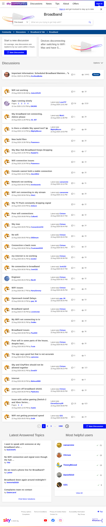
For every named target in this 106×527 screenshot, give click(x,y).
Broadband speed (20, 309)
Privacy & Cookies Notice (58, 512)
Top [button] (101, 512)
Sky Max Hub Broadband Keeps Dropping (32, 150)
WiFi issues (17, 288)
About (66, 3)
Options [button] (96, 63)
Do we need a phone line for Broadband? (24, 470)
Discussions (36, 3)
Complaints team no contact (18, 490)
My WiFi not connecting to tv (26, 319)
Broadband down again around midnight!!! (25, 480)
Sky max (16, 224)
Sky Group (81, 514)
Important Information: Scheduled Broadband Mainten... (39, 73)
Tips (57, 3)
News (49, 3)
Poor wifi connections (22, 213)
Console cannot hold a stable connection (32, 171)
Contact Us (53, 514)
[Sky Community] (17, 3)
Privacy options (26, 512)
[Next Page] (67, 426)
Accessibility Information (77, 512)
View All (79, 493)
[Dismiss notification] (101, 9)
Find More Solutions (27, 499)
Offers (76, 3)
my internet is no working (24, 256)
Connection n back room (24, 245)
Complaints (26, 514)
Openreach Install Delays (24, 298)
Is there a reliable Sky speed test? (29, 128)
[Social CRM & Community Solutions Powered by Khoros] (97, 520)
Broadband (53, 14)
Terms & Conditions (40, 512)
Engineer (16, 277)
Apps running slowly (22, 101)
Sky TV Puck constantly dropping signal (31, 203)
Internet (15, 378)
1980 (61, 426)
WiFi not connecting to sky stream (29, 192)
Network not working (22, 182)
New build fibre (19, 139)
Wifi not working (20, 90)
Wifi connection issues (23, 160)
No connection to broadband (26, 266)
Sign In (99, 4)
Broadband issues (20, 330)
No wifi (15, 235)
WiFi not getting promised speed (28, 415)
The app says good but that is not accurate (33, 354)
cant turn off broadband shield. (27, 389)
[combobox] (58, 22)
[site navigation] (3, 4)
